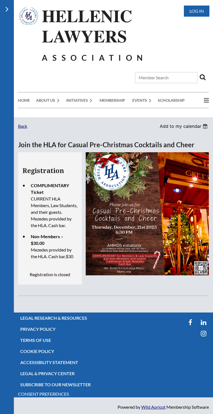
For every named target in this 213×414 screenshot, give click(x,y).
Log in (196, 11)
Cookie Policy (37, 351)
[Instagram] (203, 333)
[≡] (200, 100)
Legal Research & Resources (53, 318)
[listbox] (184, 126)
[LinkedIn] (203, 322)
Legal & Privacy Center (47, 373)
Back (22, 126)
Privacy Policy (37, 329)
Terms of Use (35, 340)
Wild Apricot (153, 407)
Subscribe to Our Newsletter (55, 384)
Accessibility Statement (49, 362)
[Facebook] (190, 322)
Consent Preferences (43, 394)
